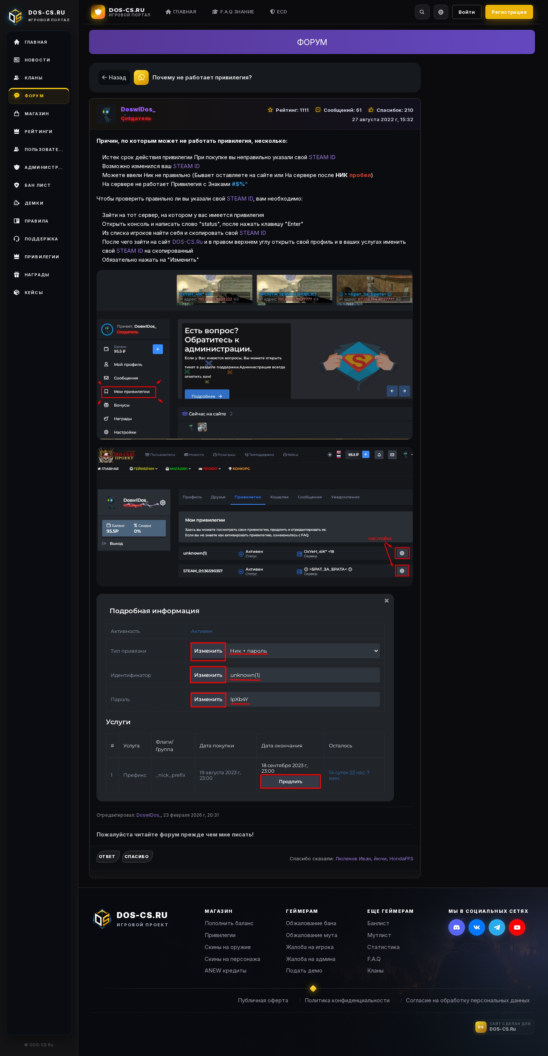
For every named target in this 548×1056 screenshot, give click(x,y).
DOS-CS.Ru (188, 241)
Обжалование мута (311, 935)
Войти (467, 12)
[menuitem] (39, 149)
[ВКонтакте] (477, 927)
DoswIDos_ (138, 109)
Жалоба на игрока (310, 947)
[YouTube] (517, 927)
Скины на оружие (228, 947)
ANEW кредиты (225, 970)
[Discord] (456, 927)
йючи (380, 858)
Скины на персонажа (232, 958)
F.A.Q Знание (237, 12)
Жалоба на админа (311, 958)
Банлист (378, 923)
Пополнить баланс (229, 923)
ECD (282, 12)
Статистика (383, 947)
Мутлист (379, 935)
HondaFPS (401, 858)
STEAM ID (322, 157)
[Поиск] (422, 11)
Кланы (375, 970)
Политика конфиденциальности (347, 1000)
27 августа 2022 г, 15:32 (382, 119)
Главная (184, 12)
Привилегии (220, 935)
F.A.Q (374, 958)
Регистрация (509, 12)
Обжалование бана (311, 923)
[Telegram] (497, 927)
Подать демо (304, 970)
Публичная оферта (263, 1000)
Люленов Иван (353, 858)
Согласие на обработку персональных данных (468, 1000)
